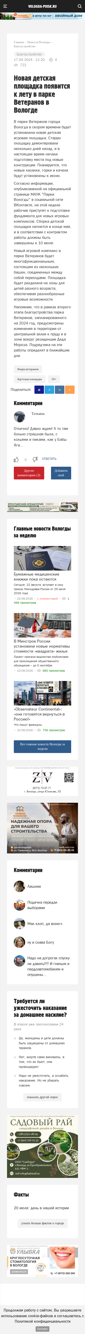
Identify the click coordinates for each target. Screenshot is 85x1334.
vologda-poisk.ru (42, 6)
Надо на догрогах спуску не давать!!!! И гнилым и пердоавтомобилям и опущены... (48, 966)
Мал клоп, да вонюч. (45, 923)
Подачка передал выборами (42, 905)
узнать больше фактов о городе (42, 1223)
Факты (21, 1195)
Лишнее (34, 886)
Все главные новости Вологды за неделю (42, 747)
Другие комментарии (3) (28, 473)
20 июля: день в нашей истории (41, 1208)
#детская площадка (29, 379)
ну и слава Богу (40, 942)
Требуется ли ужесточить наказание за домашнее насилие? (40, 1008)
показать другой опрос (42, 1097)
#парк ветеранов (28, 369)
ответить (49, 459)
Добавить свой (61, 473)
